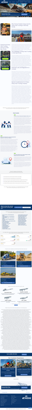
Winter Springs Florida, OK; (28, 311)
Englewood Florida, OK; (10, 339)
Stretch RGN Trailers (8, 292)
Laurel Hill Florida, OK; (9, 332)
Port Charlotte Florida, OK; (20, 315)
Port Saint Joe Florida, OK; (10, 316)
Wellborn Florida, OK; (26, 310)
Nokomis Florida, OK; (26, 320)
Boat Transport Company (5, 222)
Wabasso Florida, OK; (15, 310)
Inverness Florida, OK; (27, 333)
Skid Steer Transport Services (22, 219)
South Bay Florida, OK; (5, 313)
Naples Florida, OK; (27, 325)
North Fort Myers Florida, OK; (4, 321)
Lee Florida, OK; (18, 332)
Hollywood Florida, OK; (27, 332)
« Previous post (4, 392)
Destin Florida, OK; (20, 338)
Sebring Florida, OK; (29, 317)
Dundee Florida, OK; (28, 338)
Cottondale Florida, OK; (15, 341)
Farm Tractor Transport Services (22, 220)
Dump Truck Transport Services (22, 223)
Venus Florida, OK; (6, 310)
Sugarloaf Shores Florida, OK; (25, 313)
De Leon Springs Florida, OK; (26, 342)
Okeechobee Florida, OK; (18, 322)
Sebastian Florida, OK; (23, 317)
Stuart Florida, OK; (20, 313)
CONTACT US (24, 354)
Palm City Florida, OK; (20, 318)
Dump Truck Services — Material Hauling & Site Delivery (8, 215)
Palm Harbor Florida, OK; (4, 319)
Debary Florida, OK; (4, 343)
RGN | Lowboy (24, 300)
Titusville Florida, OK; (27, 314)
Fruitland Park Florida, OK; (22, 340)
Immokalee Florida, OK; (4, 333)
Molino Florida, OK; (18, 324)
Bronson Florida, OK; (8, 344)
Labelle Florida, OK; (3, 330)
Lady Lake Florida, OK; (7, 330)
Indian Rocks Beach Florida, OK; (16, 333)
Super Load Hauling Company (5, 226)
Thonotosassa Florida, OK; (22, 314)
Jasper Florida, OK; (23, 334)
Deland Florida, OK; (22, 343)
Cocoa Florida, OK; (4, 341)
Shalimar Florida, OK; (17, 312)
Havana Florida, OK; (3, 337)
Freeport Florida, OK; (10, 340)
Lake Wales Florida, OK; (10, 331)
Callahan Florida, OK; (28, 344)
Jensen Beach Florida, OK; (6, 335)
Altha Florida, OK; (17, 346)
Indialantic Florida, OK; (9, 333)
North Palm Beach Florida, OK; (18, 321)
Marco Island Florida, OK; (21, 328)
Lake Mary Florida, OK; (28, 330)
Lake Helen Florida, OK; (23, 330)
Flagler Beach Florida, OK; (5, 340)
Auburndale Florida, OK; (26, 347)
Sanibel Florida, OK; (8, 317)
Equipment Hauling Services (3, 401)
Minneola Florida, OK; (13, 324)
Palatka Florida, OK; (5, 318)
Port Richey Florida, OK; (4, 316)
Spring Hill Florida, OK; (10, 313)
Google (17, 235)
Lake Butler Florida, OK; (13, 330)
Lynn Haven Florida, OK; (18, 327)
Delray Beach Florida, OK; (10, 338)
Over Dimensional (2, 397)
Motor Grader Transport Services (22, 216)
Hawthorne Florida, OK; (8, 337)
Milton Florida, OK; (8, 324)
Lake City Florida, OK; (18, 330)
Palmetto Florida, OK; (9, 319)
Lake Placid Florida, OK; (5, 331)
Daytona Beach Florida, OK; (20, 342)
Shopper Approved (3, 242)
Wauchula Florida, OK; (20, 310)
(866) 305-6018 (10, 282)
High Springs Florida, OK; (24, 337)
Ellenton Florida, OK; (5, 339)
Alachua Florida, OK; (18, 349)
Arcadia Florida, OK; (15, 347)
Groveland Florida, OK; (11, 336)
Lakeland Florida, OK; (21, 331)
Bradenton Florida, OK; (13, 349)
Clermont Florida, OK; (12, 346)
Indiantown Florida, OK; (22, 333)
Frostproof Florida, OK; (15, 340)
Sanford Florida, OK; (3, 317)
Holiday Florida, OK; (22, 332)
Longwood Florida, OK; (3, 327)
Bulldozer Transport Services (21, 224)
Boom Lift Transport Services (21, 218)
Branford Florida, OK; (3, 344)
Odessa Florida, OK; (7, 322)
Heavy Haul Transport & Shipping (6, 228)
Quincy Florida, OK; (28, 316)
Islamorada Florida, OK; (5, 334)
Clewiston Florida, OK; (27, 340)
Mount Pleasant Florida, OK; (11, 325)
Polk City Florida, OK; (15, 320)
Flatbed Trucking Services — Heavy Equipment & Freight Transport (8, 216)
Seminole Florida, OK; (12, 312)
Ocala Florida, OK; (29, 321)
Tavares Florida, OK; (11, 314)
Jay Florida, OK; (27, 334)
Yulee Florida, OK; (3, 312)
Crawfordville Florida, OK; (21, 341)
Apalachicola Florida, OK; (5, 347)
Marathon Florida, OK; (15, 328)
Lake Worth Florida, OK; (16, 331)
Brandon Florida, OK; (27, 343)
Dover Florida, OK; (24, 338)
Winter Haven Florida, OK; (16, 311)
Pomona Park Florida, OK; (21, 320)
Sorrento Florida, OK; (28, 312)
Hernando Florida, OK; (13, 337)
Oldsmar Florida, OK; (23, 322)
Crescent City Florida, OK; (27, 341)
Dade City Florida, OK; (4, 342)
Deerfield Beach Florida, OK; (10, 343)
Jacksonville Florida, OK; (11, 334)
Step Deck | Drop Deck (24, 291)
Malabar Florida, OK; (10, 328)
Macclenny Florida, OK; (24, 327)
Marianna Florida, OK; (26, 328)
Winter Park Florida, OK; (22, 311)
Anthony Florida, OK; (26, 346)
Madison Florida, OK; (29, 327)
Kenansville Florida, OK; (16, 335)
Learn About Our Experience (5, 68)
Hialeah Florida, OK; (18, 337)
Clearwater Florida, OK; (29, 345)
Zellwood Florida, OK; (3, 309)
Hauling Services (2, 405)
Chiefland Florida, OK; (14, 345)
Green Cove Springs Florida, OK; (5, 336)
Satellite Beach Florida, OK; (18, 317)
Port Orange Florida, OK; (26, 315)
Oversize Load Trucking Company (6, 223)
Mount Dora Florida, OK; (5, 325)
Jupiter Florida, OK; (11, 335)
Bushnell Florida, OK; (23, 344)
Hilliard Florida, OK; (29, 337)
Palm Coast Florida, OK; (26, 318)
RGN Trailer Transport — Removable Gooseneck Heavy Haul (8, 220)
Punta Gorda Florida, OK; (23, 316)
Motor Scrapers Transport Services (22, 215)
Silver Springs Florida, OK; (23, 312)
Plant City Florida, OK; (5, 320)
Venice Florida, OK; (28, 309)
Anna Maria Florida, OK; (21, 346)
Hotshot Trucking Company (5, 221)
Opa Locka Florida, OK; (28, 322)
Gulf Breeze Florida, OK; (17, 336)
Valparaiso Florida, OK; (19, 309)
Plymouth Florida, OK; (10, 320)
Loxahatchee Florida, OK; (9, 327)
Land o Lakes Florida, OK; (27, 331)
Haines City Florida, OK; (22, 336)
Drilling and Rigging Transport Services (23, 214)
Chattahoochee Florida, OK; (8, 345)
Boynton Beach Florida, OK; (7, 349)
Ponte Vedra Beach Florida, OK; (13, 315)
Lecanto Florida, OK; (14, 332)
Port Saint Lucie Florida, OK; (16, 316)
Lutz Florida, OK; (14, 327)
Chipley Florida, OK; (19, 345)
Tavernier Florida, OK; (16, 314)
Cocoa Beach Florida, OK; (9, 341)
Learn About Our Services (5, 58)
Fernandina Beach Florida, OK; (25, 339)
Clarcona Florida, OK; (23, 345)
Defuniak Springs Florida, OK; (16, 343)
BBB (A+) (2, 235)
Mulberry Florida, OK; (17, 325)
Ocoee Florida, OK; (3, 322)
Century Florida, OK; (3, 345)
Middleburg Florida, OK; (3, 324)
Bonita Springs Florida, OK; (27, 348)
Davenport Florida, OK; (14, 342)
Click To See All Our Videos (8, 375)
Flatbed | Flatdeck (8, 300)
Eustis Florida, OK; (20, 339)
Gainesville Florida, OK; (21, 335)
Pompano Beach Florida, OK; (6, 315)
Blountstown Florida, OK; (5, 348)
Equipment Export (2, 398)
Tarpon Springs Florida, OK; (5, 314)
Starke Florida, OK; (16, 313)
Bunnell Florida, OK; (19, 344)
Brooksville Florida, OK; (13, 344)
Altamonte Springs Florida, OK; (24, 349)
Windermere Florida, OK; (4, 311)
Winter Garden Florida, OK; (10, 311)
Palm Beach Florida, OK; (15, 318)
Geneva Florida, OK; (26, 335)
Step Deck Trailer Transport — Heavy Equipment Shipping (8, 218)
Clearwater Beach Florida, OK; (6, 346)
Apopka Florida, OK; (10, 347)
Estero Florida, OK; (15, 339)
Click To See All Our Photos (24, 374)
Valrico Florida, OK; (24, 309)
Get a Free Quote (24, 14)
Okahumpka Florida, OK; (12, 322)
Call (26, 207)
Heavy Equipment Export (5, 227)
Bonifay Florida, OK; (21, 348)
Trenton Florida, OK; (14, 309)
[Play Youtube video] (22, 36)
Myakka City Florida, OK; (22, 325)
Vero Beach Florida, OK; (10, 310)
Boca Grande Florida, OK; (11, 348)
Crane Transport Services (21, 222)
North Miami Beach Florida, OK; (11, 321)
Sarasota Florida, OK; (12, 317)
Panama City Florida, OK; (15, 319)
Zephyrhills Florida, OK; (9, 309)
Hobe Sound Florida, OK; (4, 338)
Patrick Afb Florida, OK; (28, 319)
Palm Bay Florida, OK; (10, 318)
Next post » (28, 392)
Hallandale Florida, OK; (28, 336)
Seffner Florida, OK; (7, 312)
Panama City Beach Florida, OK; (21, 319)
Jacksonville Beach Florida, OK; (17, 334)
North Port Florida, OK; (24, 321)
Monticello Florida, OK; (23, 324)
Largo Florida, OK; (4, 332)
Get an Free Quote (18, 207)
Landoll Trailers (12, 402)
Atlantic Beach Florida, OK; (21, 347)
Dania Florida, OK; (9, 342)
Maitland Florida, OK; (5, 328)
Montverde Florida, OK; (28, 324)
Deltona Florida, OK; (15, 338)
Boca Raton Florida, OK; (16, 348)
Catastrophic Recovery (5, 225)
